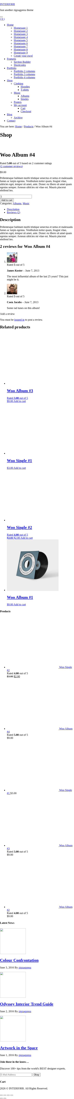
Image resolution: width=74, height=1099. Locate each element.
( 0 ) (2, 19)
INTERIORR (7, 4)
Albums (17, 203)
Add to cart (6, 200)
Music (26, 203)
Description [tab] (13, 209)
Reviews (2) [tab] (13, 212)
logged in (19, 319)
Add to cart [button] (20, 401)
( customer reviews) (11, 166)
